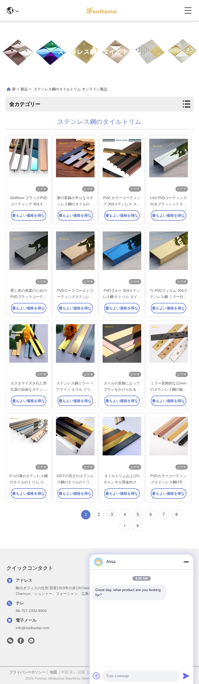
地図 (53, 672)
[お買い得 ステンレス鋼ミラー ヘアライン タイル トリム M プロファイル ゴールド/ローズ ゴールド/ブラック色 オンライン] (75, 351)
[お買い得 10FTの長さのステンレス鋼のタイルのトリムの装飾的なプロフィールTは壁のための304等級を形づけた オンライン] (75, 444)
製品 (24, 89)
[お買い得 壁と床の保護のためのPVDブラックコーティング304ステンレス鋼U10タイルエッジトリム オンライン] (28, 258)
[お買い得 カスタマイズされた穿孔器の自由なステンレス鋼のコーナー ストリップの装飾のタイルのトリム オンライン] (28, 351)
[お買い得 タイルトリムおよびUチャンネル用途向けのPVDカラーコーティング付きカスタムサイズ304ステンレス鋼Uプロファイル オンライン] (122, 444)
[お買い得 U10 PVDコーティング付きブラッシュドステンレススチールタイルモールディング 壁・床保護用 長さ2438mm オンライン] (168, 166)
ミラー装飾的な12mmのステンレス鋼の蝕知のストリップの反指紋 (168, 389)
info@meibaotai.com (32, 628)
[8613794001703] (31, 642)
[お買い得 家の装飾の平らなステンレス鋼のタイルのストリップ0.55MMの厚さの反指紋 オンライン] (75, 166)
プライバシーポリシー (27, 672)
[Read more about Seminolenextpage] (124, 525)
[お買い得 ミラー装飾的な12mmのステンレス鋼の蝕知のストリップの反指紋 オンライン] (168, 351)
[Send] (186, 675)
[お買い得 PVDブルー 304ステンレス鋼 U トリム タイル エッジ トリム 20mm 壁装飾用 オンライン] (122, 258)
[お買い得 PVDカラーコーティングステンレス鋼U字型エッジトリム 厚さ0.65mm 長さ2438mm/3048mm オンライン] (168, 444)
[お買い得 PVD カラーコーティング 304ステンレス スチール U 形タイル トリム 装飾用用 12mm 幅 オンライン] (122, 166)
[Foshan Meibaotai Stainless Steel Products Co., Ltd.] (101, 10)
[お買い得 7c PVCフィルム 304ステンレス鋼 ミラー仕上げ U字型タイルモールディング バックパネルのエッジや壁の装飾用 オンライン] (168, 258)
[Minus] (186, 562)
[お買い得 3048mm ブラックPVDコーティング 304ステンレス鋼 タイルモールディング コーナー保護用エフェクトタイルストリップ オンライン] (28, 166)
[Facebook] (20, 642)
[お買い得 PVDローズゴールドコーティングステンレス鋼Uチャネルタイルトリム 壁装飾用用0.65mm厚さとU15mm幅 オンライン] (75, 258)
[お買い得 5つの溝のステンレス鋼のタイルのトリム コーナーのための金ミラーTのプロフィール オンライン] (28, 444)
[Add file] (96, 675)
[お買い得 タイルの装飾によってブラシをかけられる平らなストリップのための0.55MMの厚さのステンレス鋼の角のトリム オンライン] (122, 351)
